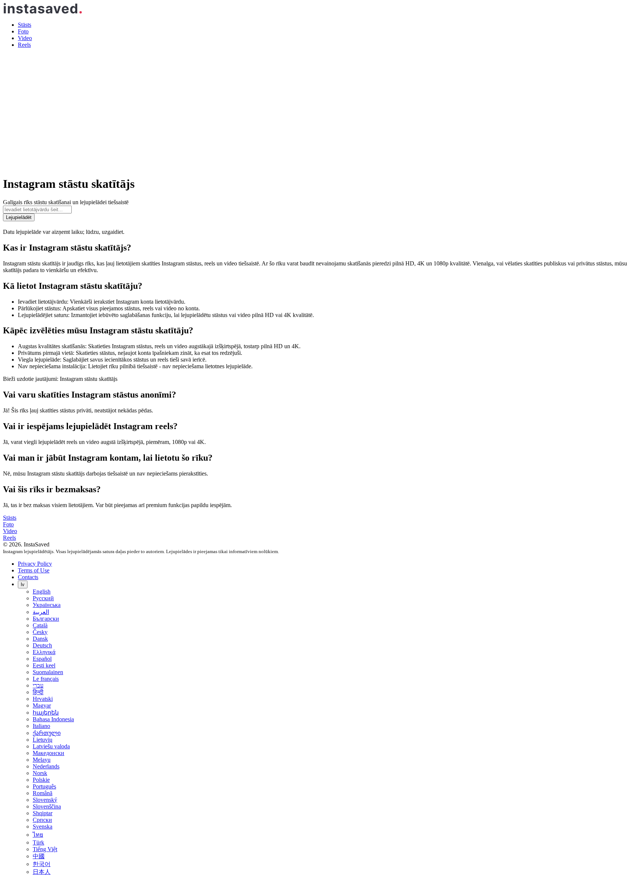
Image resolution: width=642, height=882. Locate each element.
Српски (42, 820)
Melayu (42, 760)
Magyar (42, 705)
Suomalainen (48, 672)
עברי (38, 685)
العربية (41, 612)
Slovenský (45, 800)
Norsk (40, 773)
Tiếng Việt (45, 849)
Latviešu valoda (51, 746)
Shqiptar (42, 813)
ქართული (47, 733)
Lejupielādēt (19, 217)
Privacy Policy (35, 564)
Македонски (48, 753)
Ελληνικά (44, 652)
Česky (40, 632)
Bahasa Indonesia (53, 719)
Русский (43, 598)
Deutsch (42, 645)
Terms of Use (33, 570)
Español (42, 659)
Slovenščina (47, 806)
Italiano (41, 726)
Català (40, 625)
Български (46, 618)
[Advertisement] (321, 106)
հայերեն (46, 712)
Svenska (42, 826)
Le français (46, 679)
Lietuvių (42, 739)
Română (42, 793)
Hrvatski (43, 699)
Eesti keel (44, 665)
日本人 (42, 872)
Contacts (28, 577)
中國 (39, 856)
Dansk (40, 639)
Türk (38, 842)
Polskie (41, 780)
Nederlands (46, 766)
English (42, 591)
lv (23, 584)
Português (44, 786)
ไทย (38, 835)
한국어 (42, 864)
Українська (47, 605)
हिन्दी (38, 692)
